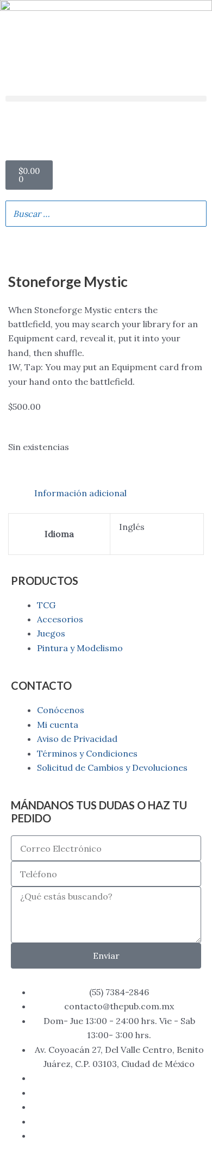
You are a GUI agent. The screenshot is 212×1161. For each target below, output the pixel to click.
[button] (106, 99)
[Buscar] (195, 213)
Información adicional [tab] (80, 493)
